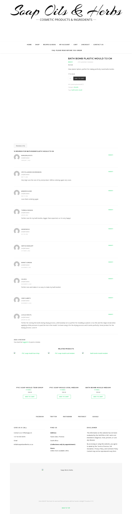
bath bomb (75, 90)
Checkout (85, 44)
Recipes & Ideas (49, 44)
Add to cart (79, 78)
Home (29, 44)
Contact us (98, 44)
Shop (37, 44)
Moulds (76, 87)
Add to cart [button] (30, 396)
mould (80, 90)
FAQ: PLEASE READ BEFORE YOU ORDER (67, 50)
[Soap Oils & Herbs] (66, 483)
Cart (76, 44)
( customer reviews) (85, 62)
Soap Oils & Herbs (66, 10)
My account (64, 44)
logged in (26, 342)
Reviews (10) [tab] (20, 146)
